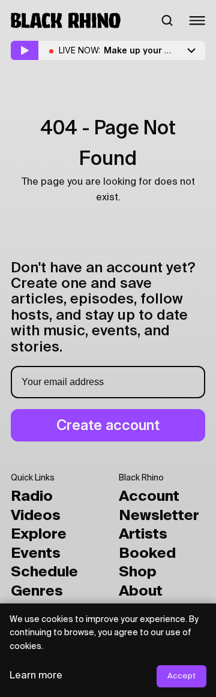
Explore (39, 534)
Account (149, 496)
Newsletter (159, 516)
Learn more (36, 676)
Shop (138, 572)
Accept (181, 676)
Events (36, 553)
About (141, 591)
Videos (36, 516)
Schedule (44, 572)
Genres (37, 591)
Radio (32, 496)
